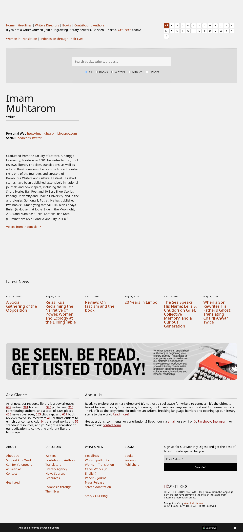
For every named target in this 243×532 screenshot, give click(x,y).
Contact (11, 473)
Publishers (131, 465)
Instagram (220, 421)
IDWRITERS (121, 7)
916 (70, 407)
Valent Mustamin (193, 503)
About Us (12, 456)
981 (25, 407)
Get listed (124, 30)
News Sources (55, 473)
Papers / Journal (96, 478)
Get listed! (13, 482)
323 (48, 407)
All (166, 25)
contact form (112, 425)
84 (42, 421)
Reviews (130, 460)
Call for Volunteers (19, 465)
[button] (121, 527)
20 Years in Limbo (141, 302)
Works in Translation (99, 465)
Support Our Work (19, 460)
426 (8, 414)
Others (154, 72)
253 (38, 414)
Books (66, 25)
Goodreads (23, 138)
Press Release (94, 482)
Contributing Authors (89, 25)
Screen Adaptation (98, 487)
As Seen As (13, 469)
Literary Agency (56, 469)
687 (8, 407)
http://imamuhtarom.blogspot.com (52, 133)
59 (76, 421)
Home (10, 25)
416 (49, 418)
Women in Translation (21, 39)
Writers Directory (47, 25)
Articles (136, 72)
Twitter (36, 138)
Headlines (25, 25)
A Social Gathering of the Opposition (21, 306)
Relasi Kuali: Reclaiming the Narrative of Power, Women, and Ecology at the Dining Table (60, 312)
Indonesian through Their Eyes (61, 39)
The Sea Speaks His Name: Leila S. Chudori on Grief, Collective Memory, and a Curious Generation (180, 314)
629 (64, 414)
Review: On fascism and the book (99, 306)
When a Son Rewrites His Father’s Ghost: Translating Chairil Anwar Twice (217, 312)
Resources (52, 478)
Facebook (204, 421)
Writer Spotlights (97, 460)
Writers (119, 72)
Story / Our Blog (96, 496)
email (172, 421)
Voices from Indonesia (22, 227)
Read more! (121, 414)
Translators (53, 465)
